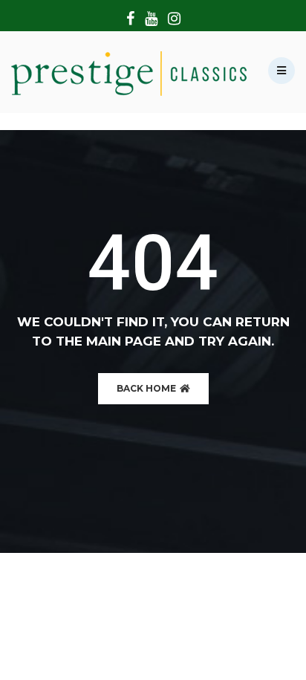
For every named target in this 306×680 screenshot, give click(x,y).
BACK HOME (147, 388)
